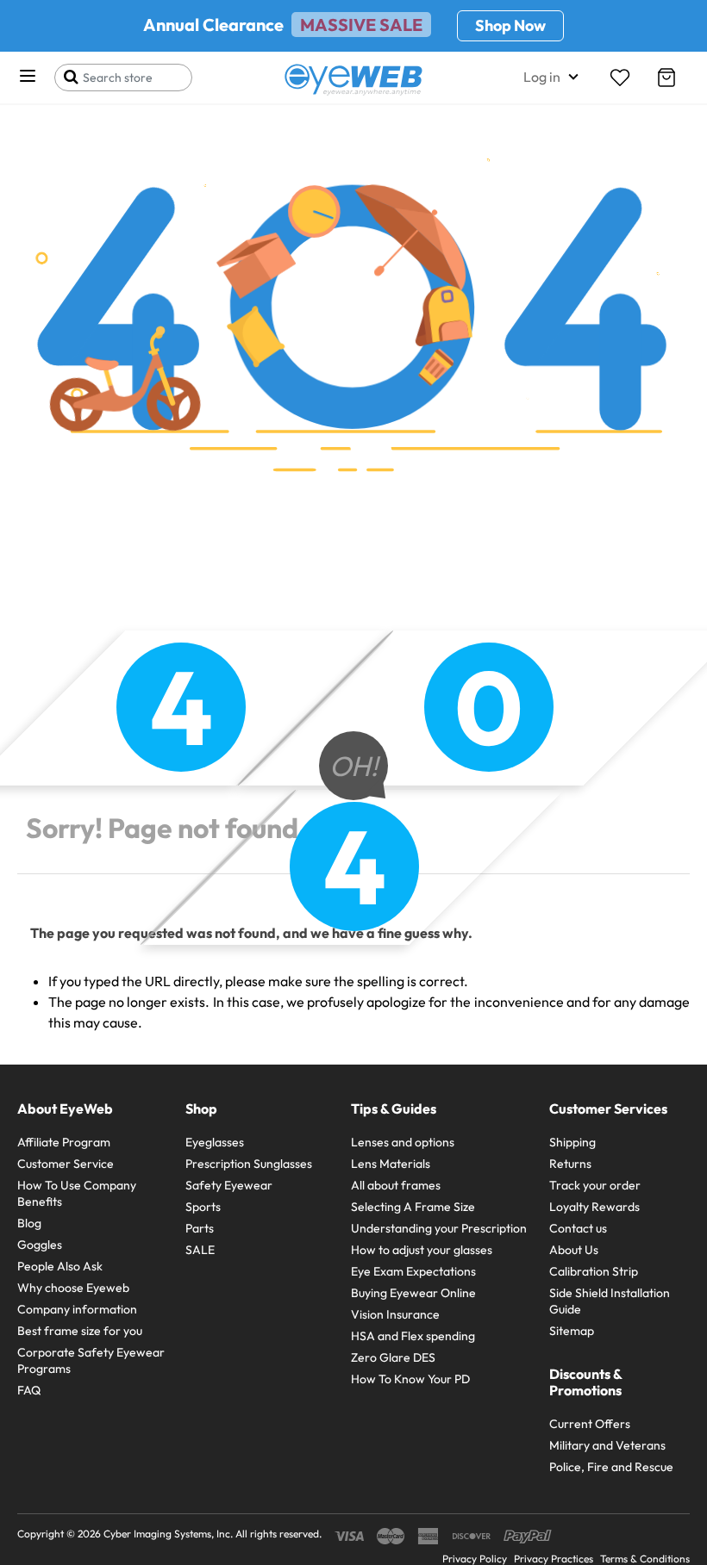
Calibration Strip (593, 1271)
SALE (200, 1250)
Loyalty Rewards (594, 1206)
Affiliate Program (63, 1142)
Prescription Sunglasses (248, 1163)
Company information (77, 1309)
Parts (199, 1228)
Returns (570, 1163)
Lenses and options (402, 1142)
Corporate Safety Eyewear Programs (91, 1360)
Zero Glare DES (393, 1357)
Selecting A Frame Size (413, 1206)
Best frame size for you (79, 1330)
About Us (573, 1250)
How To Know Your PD (410, 1379)
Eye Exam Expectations (413, 1271)
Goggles (39, 1244)
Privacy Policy (474, 1558)
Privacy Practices (553, 1558)
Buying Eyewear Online (413, 1293)
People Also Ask (60, 1266)
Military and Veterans (607, 1445)
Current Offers (589, 1423)
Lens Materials (390, 1163)
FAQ (29, 1390)
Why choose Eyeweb (73, 1287)
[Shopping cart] (666, 77)
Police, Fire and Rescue (611, 1467)
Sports (203, 1206)
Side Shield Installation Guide (609, 1301)
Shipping (572, 1142)
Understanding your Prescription (439, 1228)
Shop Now (510, 25)
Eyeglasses (214, 1142)
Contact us (578, 1228)
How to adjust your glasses (421, 1250)
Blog (29, 1223)
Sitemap (571, 1330)
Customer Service (65, 1163)
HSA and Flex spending (413, 1336)
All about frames (396, 1185)
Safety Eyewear (228, 1185)
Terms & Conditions (645, 1558)
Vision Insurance (395, 1314)
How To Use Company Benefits (76, 1193)
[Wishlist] (620, 77)
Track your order (595, 1185)
